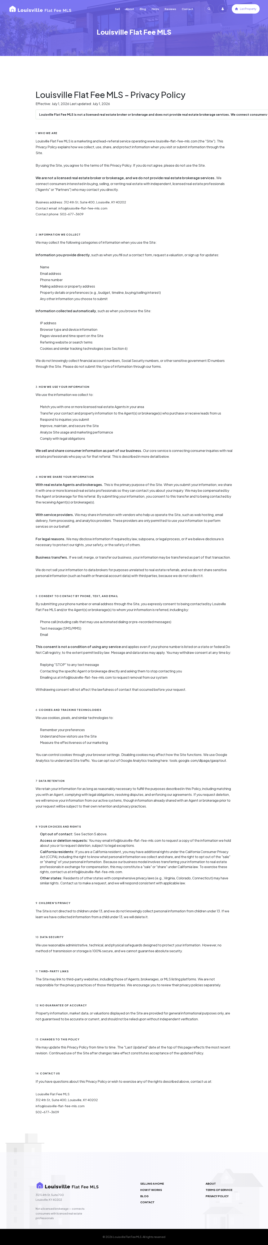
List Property (248, 8)
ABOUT (211, 1183)
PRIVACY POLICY (217, 1196)
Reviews (170, 9)
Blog (143, 9)
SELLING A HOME (152, 1183)
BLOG (144, 1196)
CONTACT (147, 1202)
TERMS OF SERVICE (219, 1190)
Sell (117, 9)
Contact (187, 9)
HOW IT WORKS (151, 1190)
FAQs (155, 9)
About (129, 9)
